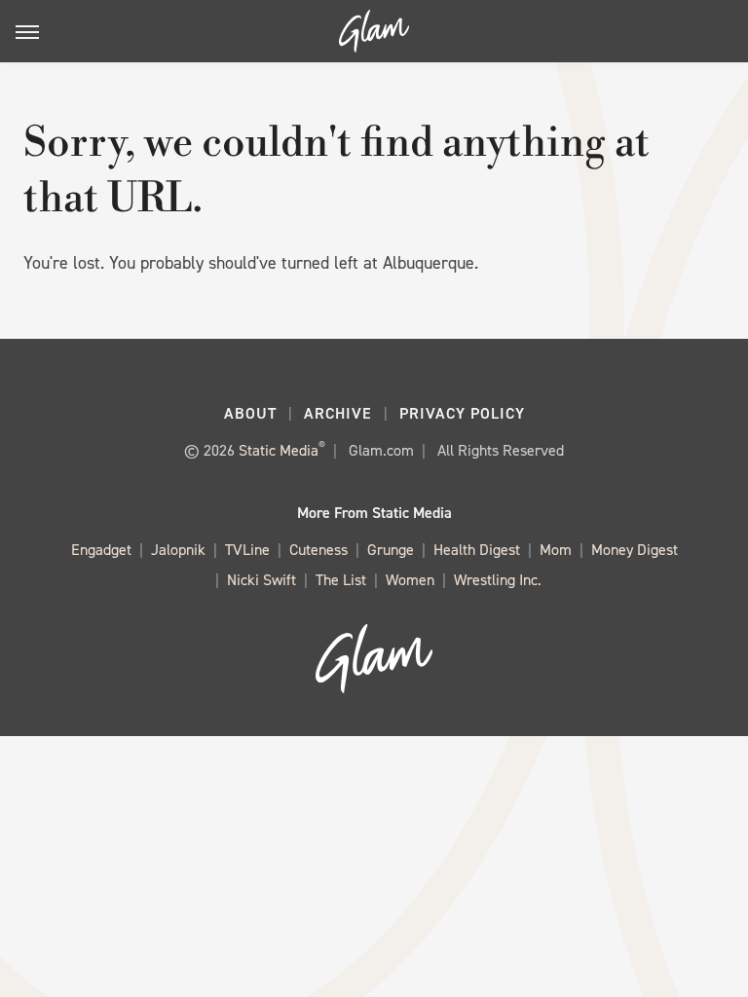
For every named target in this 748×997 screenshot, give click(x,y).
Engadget (101, 549)
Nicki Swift (261, 580)
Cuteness (318, 549)
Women (410, 580)
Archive (338, 413)
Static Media (278, 450)
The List (341, 580)
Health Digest (476, 549)
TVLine (247, 549)
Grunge (390, 549)
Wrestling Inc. (498, 580)
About (250, 413)
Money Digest (634, 549)
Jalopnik (178, 549)
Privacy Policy (462, 413)
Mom (556, 549)
